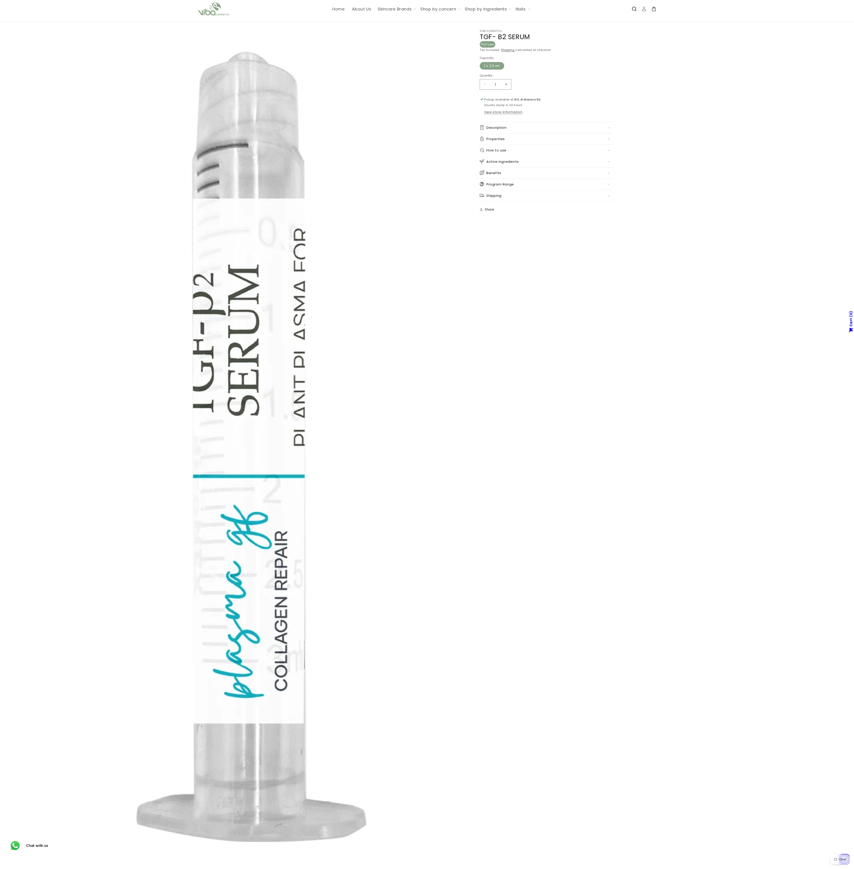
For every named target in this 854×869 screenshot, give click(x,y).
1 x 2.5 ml (492, 66)
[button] (396, 9)
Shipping (508, 50)
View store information (503, 112)
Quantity (486, 75)
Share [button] (489, 209)
